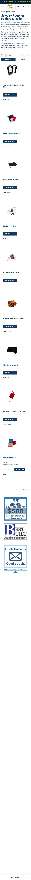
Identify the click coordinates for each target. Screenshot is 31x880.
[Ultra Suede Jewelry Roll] (12, 350)
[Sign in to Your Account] (23, 6)
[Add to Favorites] (23, 469)
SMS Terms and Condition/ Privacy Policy (15, 571)
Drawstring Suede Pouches (12, 133)
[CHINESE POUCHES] (12, 442)
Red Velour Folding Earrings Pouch (14, 411)
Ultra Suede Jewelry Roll (11, 365)
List (23, 59)
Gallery (9, 59)
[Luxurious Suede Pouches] (12, 257)
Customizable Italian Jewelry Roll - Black (14, 86)
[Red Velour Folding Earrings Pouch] (12, 396)
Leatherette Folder (9, 226)
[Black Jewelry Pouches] (12, 164)
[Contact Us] (15, 556)
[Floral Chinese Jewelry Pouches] (12, 303)
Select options (9, 95)
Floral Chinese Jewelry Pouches (13, 319)
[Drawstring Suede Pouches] (12, 118)
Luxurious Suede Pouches (11, 272)
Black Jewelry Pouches (11, 180)
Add (18, 470)
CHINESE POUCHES (9, 458)
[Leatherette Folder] (12, 211)
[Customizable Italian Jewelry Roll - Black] (12, 70)
